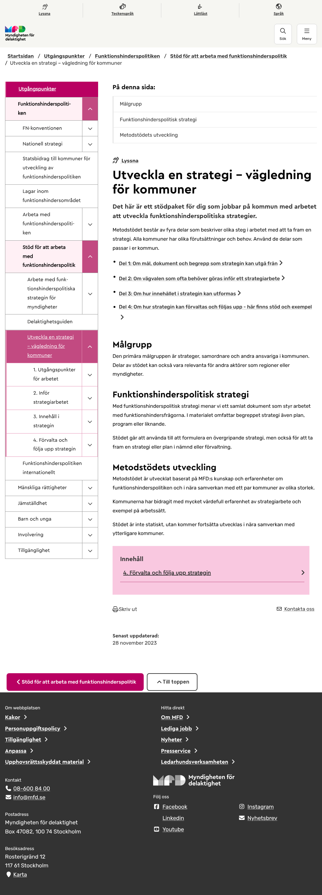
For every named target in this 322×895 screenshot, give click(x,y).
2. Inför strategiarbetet (50, 398)
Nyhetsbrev (262, 818)
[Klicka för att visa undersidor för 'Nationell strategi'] (90, 144)
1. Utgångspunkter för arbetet (54, 375)
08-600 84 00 (31, 789)
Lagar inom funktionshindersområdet (52, 196)
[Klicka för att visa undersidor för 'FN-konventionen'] (90, 128)
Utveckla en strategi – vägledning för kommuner (50, 346)
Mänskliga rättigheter (42, 487)
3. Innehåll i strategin (46, 421)
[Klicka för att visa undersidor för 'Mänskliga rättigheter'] (90, 488)
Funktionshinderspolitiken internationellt (52, 468)
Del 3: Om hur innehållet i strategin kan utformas (177, 294)
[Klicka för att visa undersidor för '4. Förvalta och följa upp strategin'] (89, 445)
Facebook (175, 807)
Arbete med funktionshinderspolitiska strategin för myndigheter (51, 293)
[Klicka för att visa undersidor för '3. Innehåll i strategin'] (89, 421)
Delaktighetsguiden (50, 322)
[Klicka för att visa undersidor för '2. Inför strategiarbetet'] (89, 398)
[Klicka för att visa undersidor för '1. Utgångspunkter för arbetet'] (89, 374)
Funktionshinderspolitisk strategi (158, 120)
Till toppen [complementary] (176, 682)
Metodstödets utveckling (149, 135)
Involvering (30, 535)
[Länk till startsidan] (139, 34)
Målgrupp (131, 104)
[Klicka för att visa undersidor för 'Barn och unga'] (90, 519)
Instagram (260, 807)
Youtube (173, 830)
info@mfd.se (29, 797)
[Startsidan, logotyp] (194, 782)
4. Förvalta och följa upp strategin (54, 445)
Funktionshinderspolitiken (44, 109)
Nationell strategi (43, 144)
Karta (20, 875)
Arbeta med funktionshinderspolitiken (49, 224)
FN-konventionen (42, 128)
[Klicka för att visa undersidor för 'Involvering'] (90, 535)
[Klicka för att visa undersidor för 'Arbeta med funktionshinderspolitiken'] (90, 224)
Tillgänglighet (34, 550)
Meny (307, 38)
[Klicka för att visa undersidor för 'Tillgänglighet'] (90, 551)
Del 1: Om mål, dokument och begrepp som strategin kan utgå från (198, 263)
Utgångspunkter (37, 89)
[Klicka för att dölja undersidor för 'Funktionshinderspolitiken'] (90, 109)
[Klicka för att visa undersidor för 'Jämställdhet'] (90, 503)
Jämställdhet (32, 503)
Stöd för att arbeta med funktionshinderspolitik (49, 256)
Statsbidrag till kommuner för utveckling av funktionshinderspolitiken (56, 168)
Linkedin (173, 818)
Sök (283, 38)
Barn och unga (34, 519)
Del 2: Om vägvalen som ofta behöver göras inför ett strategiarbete (199, 278)
